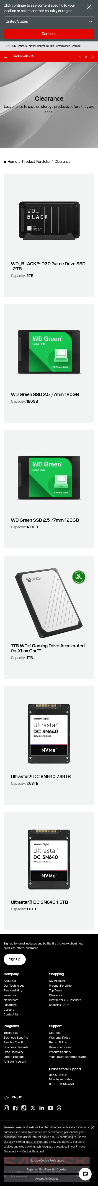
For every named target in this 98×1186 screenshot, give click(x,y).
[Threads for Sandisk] (59, 1108)
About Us (10, 981)
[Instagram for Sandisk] (6, 1108)
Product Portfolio (60, 986)
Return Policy (58, 1042)
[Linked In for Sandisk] (41, 1108)
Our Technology (14, 986)
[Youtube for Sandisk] (50, 1108)
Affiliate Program (15, 1062)
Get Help (54, 1033)
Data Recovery (13, 1052)
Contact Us (11, 1014)
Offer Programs (14, 1057)
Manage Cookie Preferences (46, 1160)
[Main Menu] (6, 56)
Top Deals (55, 990)
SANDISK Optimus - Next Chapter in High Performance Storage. (42, 46)
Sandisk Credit (13, 1042)
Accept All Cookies (46, 1178)
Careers (9, 1010)
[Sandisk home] (24, 56)
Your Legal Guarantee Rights (68, 1057)
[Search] (92, 56)
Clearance (55, 995)
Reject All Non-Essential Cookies (47, 1169)
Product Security (60, 1052)
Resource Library (60, 1047)
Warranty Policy (59, 1037)
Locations (10, 1005)
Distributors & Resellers (65, 1000)
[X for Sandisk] (33, 1108)
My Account (57, 981)
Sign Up (14, 959)
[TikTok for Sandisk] (24, 1108)
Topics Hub (11, 1033)
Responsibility (13, 990)
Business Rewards (16, 1047)
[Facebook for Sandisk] (15, 1108)
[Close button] (89, 7)
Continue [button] (49, 33)
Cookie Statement (33, 1151)
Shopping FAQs (59, 1005)
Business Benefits (16, 1037)
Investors (10, 995)
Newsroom (11, 1000)
